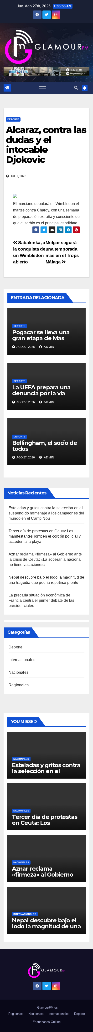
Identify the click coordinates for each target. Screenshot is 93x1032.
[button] (76, 88)
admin (48, 347)
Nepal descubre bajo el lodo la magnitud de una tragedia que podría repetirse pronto (46, 929)
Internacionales (22, 660)
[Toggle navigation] (42, 88)
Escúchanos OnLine (47, 1022)
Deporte (13, 119)
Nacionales (18, 672)
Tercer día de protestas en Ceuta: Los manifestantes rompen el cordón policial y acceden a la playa (45, 536)
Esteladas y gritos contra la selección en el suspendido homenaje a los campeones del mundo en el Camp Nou (46, 513)
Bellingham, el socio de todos (44, 445)
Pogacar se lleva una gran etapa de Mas (41, 335)
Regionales (19, 685)
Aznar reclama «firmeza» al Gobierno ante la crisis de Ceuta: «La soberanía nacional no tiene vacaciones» (45, 559)
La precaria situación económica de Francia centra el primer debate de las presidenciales (41, 600)
